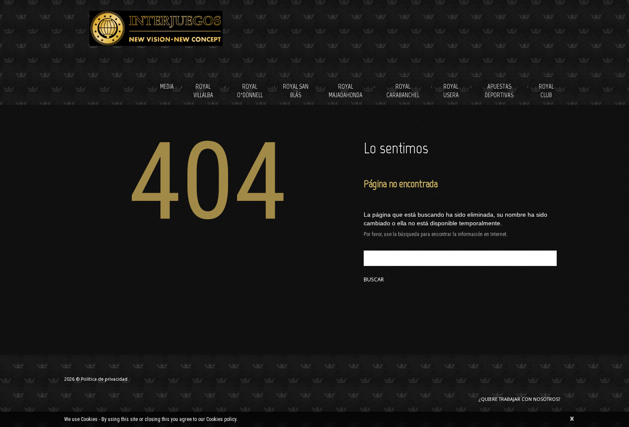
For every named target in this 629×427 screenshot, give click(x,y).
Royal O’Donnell (250, 91)
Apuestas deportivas (499, 91)
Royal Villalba (203, 91)
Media (167, 86)
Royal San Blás (296, 91)
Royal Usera (451, 91)
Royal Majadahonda (345, 91)
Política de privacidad (104, 379)
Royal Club (546, 91)
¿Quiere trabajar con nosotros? (520, 399)
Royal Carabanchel (402, 91)
